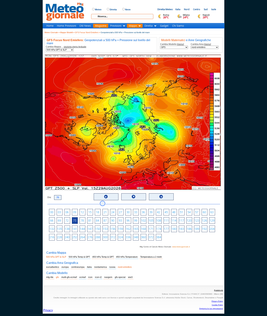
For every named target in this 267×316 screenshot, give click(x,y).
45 (166, 212)
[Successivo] (161, 197)
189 (196, 229)
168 (143, 229)
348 (135, 237)
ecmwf (82, 277)
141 (74, 229)
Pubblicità (218, 290)
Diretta (148, 25)
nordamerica (100, 267)
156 (112, 229)
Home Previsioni (66, 25)
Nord (186, 9)
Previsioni (115, 25)
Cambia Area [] (201, 44)
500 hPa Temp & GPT (79, 257)
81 (90, 220)
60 (204, 212)
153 (105, 229)
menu (180, 44)
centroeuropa (77, 267)
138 (67, 229)
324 (120, 237)
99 (135, 220)
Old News (85, 25)
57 (196, 212)
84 (97, 220)
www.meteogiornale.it (181, 247)
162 (128, 229)
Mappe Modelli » (67, 32)
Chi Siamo (178, 25)
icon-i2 (98, 277)
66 (51, 220)
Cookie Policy (217, 305)
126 (204, 220)
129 (212, 220)
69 (59, 220)
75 (74, 220)
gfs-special (120, 277)
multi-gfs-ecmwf (69, 277)
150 (97, 229)
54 (189, 212)
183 (181, 229)
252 (74, 237)
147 (90, 229)
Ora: (49, 197)
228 (59, 237)
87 (105, 220)
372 (151, 237)
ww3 (130, 277)
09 (74, 212)
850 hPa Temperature (127, 257)
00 (51, 212)
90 (112, 220)
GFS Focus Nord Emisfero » (87, 32)
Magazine (100, 25)
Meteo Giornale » (52, 32)
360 (143, 237)
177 (166, 229)
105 (151, 220)
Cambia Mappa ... (66, 47)
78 (82, 220)
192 (204, 229)
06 (67, 212)
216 (51, 237)
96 (128, 220)
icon (90, 277)
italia (89, 267)
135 (59, 229)
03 (59, 212)
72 (67, 220)
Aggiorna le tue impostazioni (211, 308)
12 (82, 212)
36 (143, 212)
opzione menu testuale (75, 46)
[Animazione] (133, 197)
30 (128, 212)
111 (166, 220)
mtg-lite (49, 277)
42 (158, 212)
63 (212, 212)
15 (90, 212)
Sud (206, 9)
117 (181, 220)
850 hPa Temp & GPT (103, 257)
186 (189, 229)
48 (173, 212)
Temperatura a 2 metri (151, 257)
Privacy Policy (217, 301)
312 (112, 237)
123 (196, 220)
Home (50, 25)
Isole (213, 9)
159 (120, 229)
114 (173, 220)
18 (97, 212)
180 (173, 229)
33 (135, 212)
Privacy (48, 310)
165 (135, 229)
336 (128, 237)
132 (51, 229)
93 (120, 220)
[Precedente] (106, 197)
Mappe (133, 25)
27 (120, 212)
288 (97, 237)
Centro (196, 9)
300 (105, 237)
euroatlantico (52, 267)
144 (82, 229)
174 (158, 229)
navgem (108, 277)
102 (143, 220)
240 (67, 237)
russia (112, 267)
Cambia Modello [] (172, 44)
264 (82, 237)
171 (151, 229)
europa (65, 267)
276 (90, 237)
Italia (177, 9)
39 (151, 212)
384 (158, 237)
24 (112, 212)
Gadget (164, 25)
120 (189, 220)
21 (105, 212)
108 (158, 220)
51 (181, 212)
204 (212, 229)
